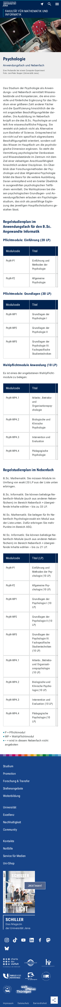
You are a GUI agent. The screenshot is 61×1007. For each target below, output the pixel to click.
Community (10, 829)
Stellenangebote (13, 788)
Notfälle (8, 848)
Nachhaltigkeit (12, 822)
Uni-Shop (9, 863)
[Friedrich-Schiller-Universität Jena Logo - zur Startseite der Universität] (9, 4)
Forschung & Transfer (16, 781)
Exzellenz (8, 814)
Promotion (9, 773)
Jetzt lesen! (35, 885)
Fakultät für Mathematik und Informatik (26, 12)
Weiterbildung (11, 796)
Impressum (8, 1003)
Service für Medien (14, 856)
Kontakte (8, 841)
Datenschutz (23, 1003)
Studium (8, 766)
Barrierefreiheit (40, 1003)
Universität (9, 807)
